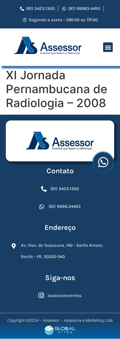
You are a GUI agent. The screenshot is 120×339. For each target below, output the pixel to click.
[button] (108, 47)
